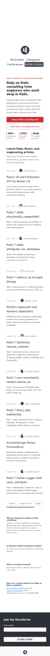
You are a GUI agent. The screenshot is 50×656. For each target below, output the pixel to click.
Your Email (8, 625)
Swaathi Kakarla (30, 238)
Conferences (15, 64)
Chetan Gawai (29, 171)
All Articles (17, 59)
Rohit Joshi (29, 271)
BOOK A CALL (34, 64)
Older (38, 503)
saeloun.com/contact (15, 591)
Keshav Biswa (29, 206)
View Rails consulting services (25, 126)
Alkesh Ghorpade (32, 404)
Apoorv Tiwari (31, 301)
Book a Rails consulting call (25, 119)
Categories (33, 59)
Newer (12, 503)
